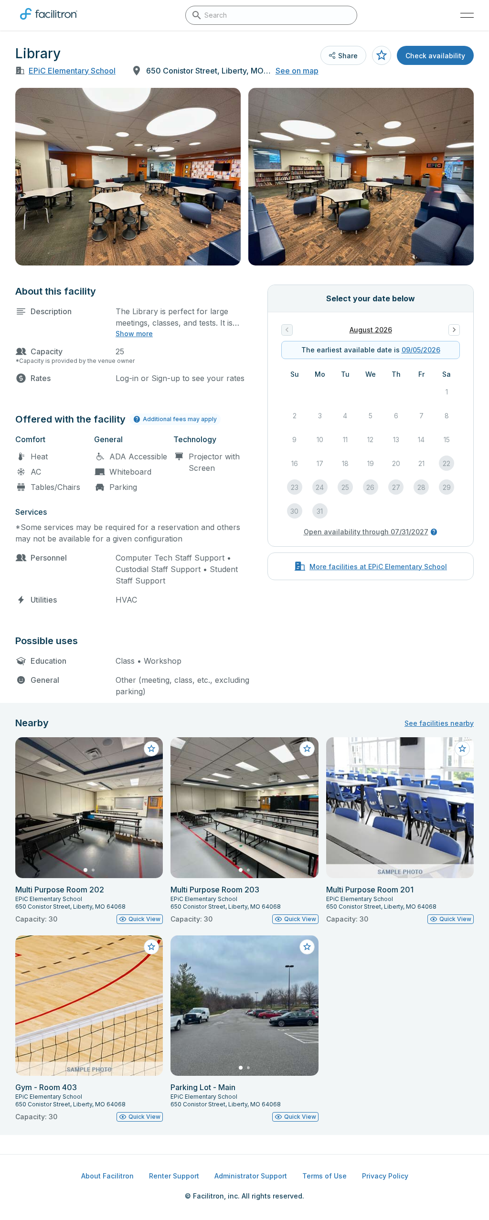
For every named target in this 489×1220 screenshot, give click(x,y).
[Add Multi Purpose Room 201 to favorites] (462, 748)
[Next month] (454, 330)
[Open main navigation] (467, 15)
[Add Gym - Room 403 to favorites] (151, 947)
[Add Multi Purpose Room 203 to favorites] (307, 748)
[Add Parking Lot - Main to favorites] (307, 947)
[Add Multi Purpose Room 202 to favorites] (151, 748)
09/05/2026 (421, 350)
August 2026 (371, 330)
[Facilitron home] (48, 21)
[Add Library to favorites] (381, 55)
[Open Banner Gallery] (128, 176)
